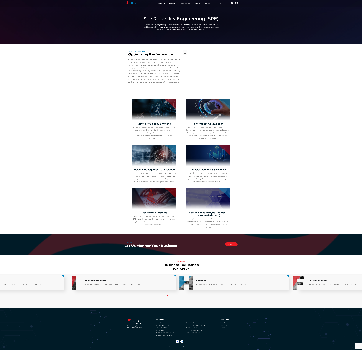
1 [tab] (164, 295)
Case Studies (185, 3)
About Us (161, 3)
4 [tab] (173, 295)
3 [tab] (170, 295)
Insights (197, 3)
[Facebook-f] (177, 341)
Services (171, 3)
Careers (208, 3)
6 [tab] (179, 295)
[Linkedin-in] (181, 341)
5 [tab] (176, 295)
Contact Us (219, 3)
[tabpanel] (237, 284)
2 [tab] (167, 295)
